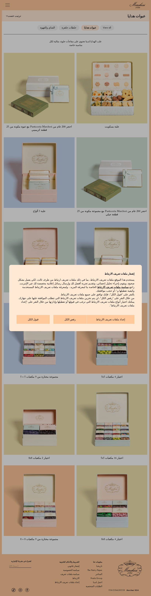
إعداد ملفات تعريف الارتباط (110, 319)
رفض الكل (70, 319)
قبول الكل (33, 319)
